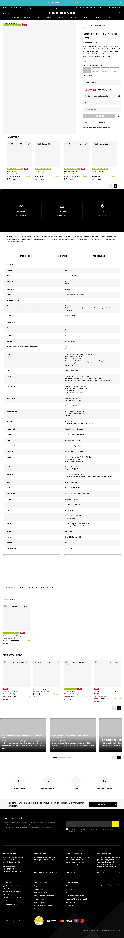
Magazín (69, 889)
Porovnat (12, 179)
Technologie (99, 256)
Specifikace (25, 256)
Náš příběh (14, 8)
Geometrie (62, 256)
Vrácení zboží (38, 889)
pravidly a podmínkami (45, 827)
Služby (68, 892)
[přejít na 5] (64, 757)
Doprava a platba (40, 886)
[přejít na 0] (55, 757)
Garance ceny (39, 899)
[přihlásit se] (115, 13)
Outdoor (62, 18)
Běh (39, 18)
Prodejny (22, 8)
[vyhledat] (3, 13)
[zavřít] (120, 3)
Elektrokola (89, 25)
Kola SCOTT (47, 587)
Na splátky (92, 109)
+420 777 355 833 (116, 8)
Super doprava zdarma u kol (104, 97)
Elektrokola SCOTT (32, 587)
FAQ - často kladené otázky (75, 896)
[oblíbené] (8, 13)
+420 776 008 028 (86, 8)
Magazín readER (33, 8)
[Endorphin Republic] (62, 13)
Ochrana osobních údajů (42, 892)
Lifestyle (74, 18)
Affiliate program (71, 902)
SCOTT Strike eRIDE (71, 276)
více (84, 61)
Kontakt (5, 8)
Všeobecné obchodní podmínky (45, 896)
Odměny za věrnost (12, 901)
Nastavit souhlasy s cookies (43, 905)
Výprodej (15, 18)
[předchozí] (110, 186)
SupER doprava (11, 904)
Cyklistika (27, 18)
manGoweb (117, 930)
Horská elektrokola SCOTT (12, 587)
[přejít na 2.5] (60, 757)
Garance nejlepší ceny (96, 103)
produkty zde (72, 3)
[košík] (120, 13)
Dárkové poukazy (40, 902)
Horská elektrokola (99, 25)
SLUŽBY (108, 18)
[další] (115, 186)
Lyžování (50, 18)
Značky (96, 18)
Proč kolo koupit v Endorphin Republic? (97, 127)
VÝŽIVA (85, 18)
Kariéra (43, 8)
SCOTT (67, 270)
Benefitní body (39, 909)
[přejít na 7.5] (69, 757)
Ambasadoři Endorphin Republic (76, 899)
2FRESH (96, 930)
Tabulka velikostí (88, 75)
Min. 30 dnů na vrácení (14, 897)
